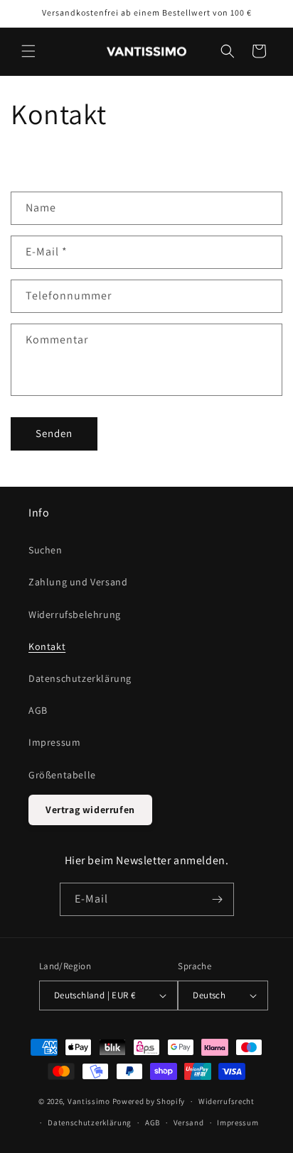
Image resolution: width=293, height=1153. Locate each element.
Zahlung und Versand (77, 581)
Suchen (45, 550)
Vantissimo (89, 1101)
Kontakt (46, 646)
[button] (28, 51)
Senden (54, 433)
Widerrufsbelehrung (74, 614)
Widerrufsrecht (226, 1101)
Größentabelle (62, 774)
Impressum (54, 742)
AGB (38, 710)
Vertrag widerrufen (90, 809)
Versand (189, 1122)
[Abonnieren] (217, 899)
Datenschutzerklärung (80, 678)
